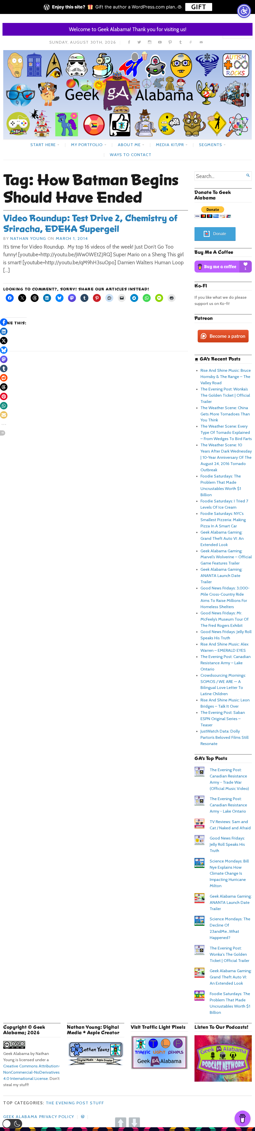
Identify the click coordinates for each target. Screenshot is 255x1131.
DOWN (134, 1123)
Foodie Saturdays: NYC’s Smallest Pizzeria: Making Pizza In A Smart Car (223, 519)
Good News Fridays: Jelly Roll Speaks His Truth (227, 844)
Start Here (43, 144)
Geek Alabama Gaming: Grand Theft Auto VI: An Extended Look (222, 538)
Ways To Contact (130, 154)
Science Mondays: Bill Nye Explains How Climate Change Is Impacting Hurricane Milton (229, 873)
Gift (198, 7)
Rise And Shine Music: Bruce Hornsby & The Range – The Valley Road (225, 376)
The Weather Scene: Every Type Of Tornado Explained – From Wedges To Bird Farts (226, 432)
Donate (219, 234)
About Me (129, 144)
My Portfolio (87, 144)
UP (120, 1123)
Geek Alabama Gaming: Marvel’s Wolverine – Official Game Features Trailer (226, 557)
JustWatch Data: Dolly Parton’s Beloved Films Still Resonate (224, 737)
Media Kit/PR (170, 144)
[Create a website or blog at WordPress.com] (82, 1116)
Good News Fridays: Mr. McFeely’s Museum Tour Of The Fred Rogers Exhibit (224, 619)
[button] (12, 1124)
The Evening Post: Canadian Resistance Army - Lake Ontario (228, 805)
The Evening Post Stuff (75, 1102)
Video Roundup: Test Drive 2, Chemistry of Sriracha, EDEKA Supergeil (90, 223)
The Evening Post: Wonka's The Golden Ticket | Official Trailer (229, 954)
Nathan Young (28, 238)
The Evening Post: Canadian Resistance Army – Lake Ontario (225, 662)
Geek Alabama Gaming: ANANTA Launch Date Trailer (221, 575)
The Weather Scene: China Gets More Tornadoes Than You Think (225, 414)
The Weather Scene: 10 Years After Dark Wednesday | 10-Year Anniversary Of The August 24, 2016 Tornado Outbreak (226, 457)
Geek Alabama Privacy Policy (38, 1116)
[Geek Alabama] (127, 94)
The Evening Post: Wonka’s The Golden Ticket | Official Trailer (225, 395)
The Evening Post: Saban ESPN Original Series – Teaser (222, 718)
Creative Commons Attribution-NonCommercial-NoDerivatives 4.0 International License (31, 1072)
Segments (210, 144)
